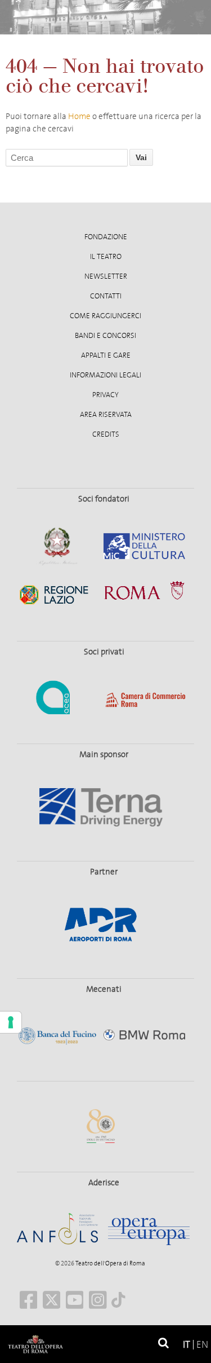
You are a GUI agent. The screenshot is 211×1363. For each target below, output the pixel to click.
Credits (105, 434)
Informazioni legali (105, 375)
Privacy (105, 395)
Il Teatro (106, 256)
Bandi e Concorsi (105, 335)
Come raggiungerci (105, 316)
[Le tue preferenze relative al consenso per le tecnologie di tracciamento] (10, 1022)
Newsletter (105, 276)
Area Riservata (106, 414)
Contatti (106, 296)
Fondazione (105, 237)
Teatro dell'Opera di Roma (109, 1263)
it (186, 1344)
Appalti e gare (106, 355)
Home (79, 116)
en (202, 1344)
